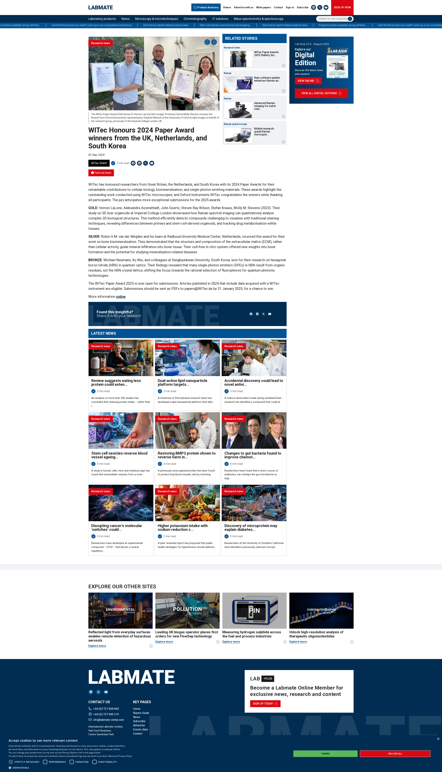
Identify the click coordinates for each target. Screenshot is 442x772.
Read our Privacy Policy (120, 756)
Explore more (97, 645)
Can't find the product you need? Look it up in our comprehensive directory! (351, 25)
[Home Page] (100, 7)
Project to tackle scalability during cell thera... (276, 25)
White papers (263, 7)
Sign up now (342, 7)
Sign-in (290, 7)
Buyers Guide (141, 713)
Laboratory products (102, 19)
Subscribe (302, 7)
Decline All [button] (395, 753)
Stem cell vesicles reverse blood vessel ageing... (158, 25)
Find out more (102, 172)
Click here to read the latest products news (98, 25)
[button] (70, 767)
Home (136, 708)
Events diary (140, 729)
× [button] (438, 739)
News (126, 19)
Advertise (139, 725)
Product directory (208, 7)
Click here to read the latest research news (217, 25)
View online (306, 80)
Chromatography (195, 19)
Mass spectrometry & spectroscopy (259, 19)
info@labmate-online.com (108, 719)
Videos (227, 7)
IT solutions (220, 19)
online (121, 296)
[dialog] (221, 753)
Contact (278, 7)
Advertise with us (243, 7)
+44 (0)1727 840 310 (106, 714)
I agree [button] (325, 753)
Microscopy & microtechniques (156, 19)
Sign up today (263, 703)
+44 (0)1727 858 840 (106, 708)
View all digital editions (319, 93)
